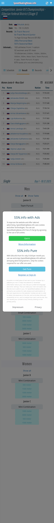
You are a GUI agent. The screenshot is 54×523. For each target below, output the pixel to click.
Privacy (38, 307)
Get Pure (27, 269)
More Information (27, 244)
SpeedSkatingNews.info (25, 3)
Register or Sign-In (27, 275)
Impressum (17, 307)
